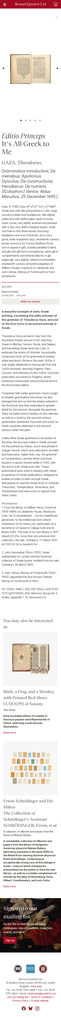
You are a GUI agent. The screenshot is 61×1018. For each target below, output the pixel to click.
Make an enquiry (30, 301)
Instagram (37, 1008)
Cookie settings (40, 1000)
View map (36, 986)
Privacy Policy (20, 1000)
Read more (9, 732)
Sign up (10, 940)
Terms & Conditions (41, 997)
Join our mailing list (17, 997)
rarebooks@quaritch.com (41, 993)
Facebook (24, 1008)
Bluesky (30, 1008)
